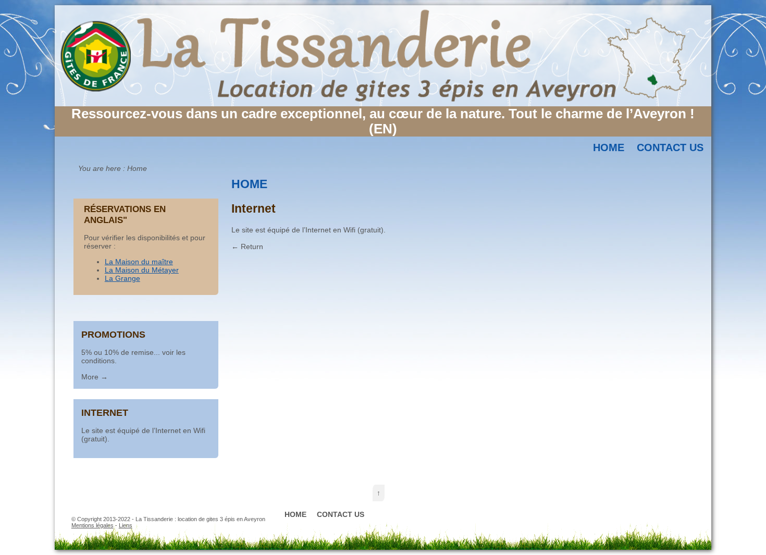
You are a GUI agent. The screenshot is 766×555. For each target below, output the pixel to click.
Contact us (670, 147)
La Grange (122, 278)
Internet (104, 412)
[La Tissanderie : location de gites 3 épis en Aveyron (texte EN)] (383, 104)
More (89, 377)
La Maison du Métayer (142, 270)
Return (252, 246)
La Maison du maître (139, 261)
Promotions (113, 334)
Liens (125, 525)
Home (608, 147)
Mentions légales (92, 525)
